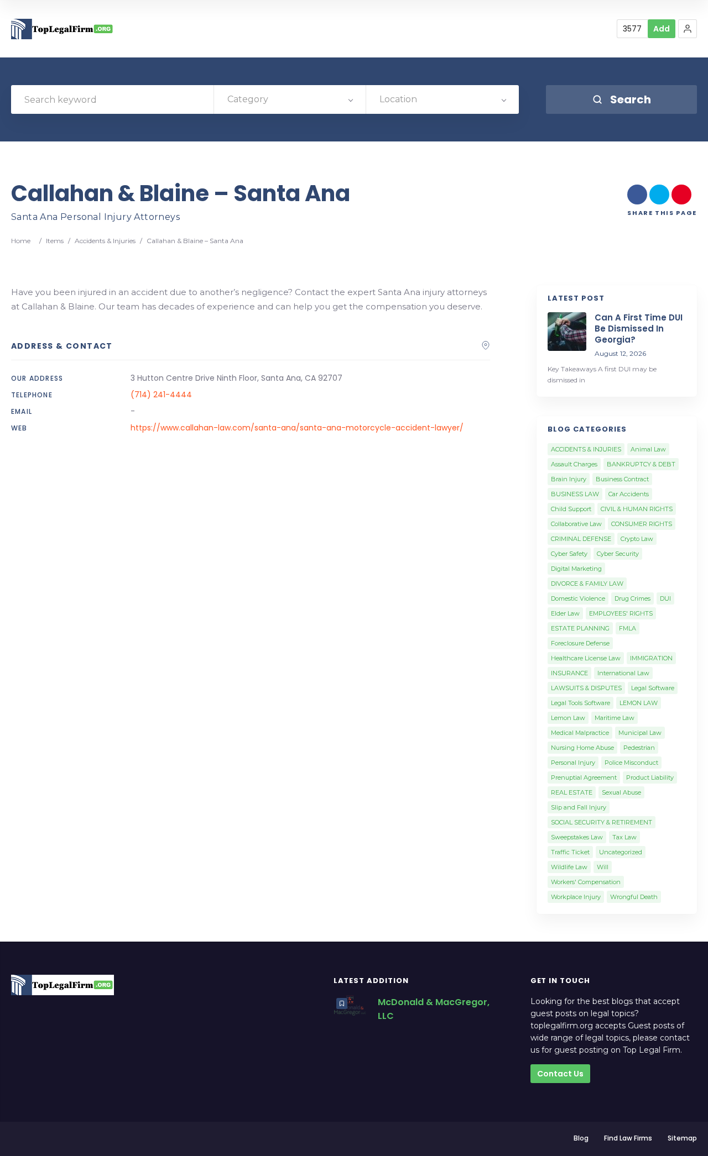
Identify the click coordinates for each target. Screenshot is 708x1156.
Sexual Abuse (621, 792)
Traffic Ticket (570, 852)
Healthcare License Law (586, 658)
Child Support (571, 509)
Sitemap (682, 1138)
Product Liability (650, 777)
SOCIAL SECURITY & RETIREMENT (601, 822)
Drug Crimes (632, 598)
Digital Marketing (576, 568)
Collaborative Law (576, 524)
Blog (581, 1138)
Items (55, 241)
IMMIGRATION (651, 658)
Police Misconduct (631, 762)
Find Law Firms (628, 1138)
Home (20, 241)
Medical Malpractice (580, 733)
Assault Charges (574, 464)
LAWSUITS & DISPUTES (586, 688)
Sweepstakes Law (577, 837)
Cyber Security (618, 554)
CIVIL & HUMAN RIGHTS (637, 509)
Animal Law (648, 449)
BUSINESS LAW (575, 494)
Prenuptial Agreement (584, 777)
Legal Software (652, 688)
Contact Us (560, 1073)
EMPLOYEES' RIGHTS (621, 613)
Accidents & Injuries (105, 241)
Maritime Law (614, 718)
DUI (665, 598)
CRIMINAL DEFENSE (581, 539)
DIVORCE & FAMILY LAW (587, 583)
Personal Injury (573, 762)
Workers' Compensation (586, 882)
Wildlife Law (569, 867)
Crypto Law (637, 539)
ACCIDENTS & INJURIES (586, 449)
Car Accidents (628, 494)
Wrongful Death (634, 897)
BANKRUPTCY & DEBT (641, 464)
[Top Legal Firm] (62, 29)
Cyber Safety (569, 554)
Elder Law (565, 613)
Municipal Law (640, 733)
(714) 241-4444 (161, 394)
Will (602, 867)
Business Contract (622, 479)
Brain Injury (568, 479)
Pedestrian (639, 748)
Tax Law (624, 837)
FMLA (627, 628)
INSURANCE (569, 673)
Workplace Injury (576, 897)
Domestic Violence (578, 598)
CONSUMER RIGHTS (641, 524)
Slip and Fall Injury (578, 807)
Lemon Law (568, 718)
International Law (623, 673)
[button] (687, 28)
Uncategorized (620, 852)
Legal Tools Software (580, 703)
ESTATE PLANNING (580, 628)
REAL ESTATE (571, 792)
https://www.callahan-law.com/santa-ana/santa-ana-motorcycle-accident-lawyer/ (297, 427)
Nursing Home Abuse (582, 748)
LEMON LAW (639, 703)
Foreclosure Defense (580, 643)
